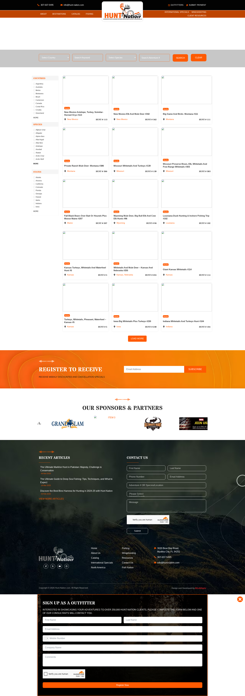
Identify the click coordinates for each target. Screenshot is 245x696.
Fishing (89, 14)
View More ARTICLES (51, 499)
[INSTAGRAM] (66, 566)
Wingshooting (199, 12)
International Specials (177, 12)
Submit (137, 531)
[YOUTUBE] (59, 566)
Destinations (59, 14)
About (43, 14)
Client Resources (197, 16)
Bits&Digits (200, 588)
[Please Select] (166, 494)
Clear (198, 57)
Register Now (122, 685)
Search (180, 58)
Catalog (76, 14)
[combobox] (46, 638)
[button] (137, 339)
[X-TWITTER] (52, 566)
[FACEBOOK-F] (46, 566)
